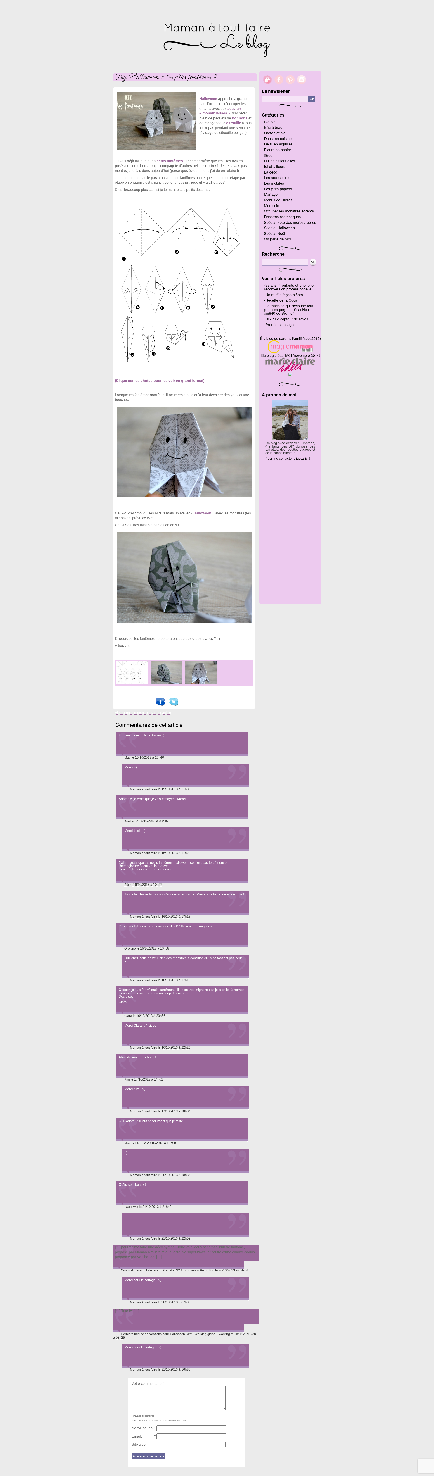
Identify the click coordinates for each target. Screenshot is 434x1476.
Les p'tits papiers (278, 188)
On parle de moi (277, 239)
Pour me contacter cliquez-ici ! (287, 458)
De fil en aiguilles (278, 144)
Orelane (130, 948)
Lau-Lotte (131, 1207)
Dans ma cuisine (278, 138)
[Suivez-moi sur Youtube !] (266, 86)
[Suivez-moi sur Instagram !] (301, 86)
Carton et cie (274, 133)
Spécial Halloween (279, 227)
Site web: (139, 1444)
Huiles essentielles (279, 160)
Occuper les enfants (289, 211)
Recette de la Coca (281, 300)
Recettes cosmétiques (282, 216)
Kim (127, 1079)
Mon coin (271, 205)
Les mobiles (274, 183)
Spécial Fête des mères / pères (290, 222)
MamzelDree (133, 1143)
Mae (127, 757)
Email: (137, 1436)
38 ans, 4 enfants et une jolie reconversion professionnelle (289, 287)
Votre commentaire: (147, 1384)
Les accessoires (277, 177)
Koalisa (129, 821)
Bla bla (270, 121)
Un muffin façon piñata (284, 294)
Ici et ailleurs (274, 166)
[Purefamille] (290, 374)
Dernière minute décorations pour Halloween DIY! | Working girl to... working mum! (180, 1334)
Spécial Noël (274, 233)
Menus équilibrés (278, 199)
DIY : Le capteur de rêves (286, 318)
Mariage (271, 194)
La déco (270, 172)
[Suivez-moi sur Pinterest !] (290, 86)
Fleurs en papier (277, 149)
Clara (128, 1016)
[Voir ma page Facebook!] (279, 86)
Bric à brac (273, 127)
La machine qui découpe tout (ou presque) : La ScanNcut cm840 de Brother (288, 309)
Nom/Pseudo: (142, 1428)
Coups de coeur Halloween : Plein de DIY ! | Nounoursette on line (167, 1270)
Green (269, 155)
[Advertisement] (290, 530)
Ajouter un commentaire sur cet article (143, 712)
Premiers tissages (280, 324)
